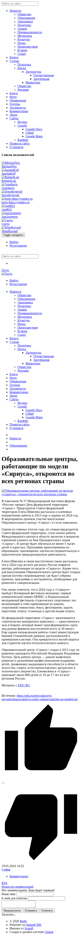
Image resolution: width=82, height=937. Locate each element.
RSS (4, 883)
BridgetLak (9, 180)
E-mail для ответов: (14, 898)
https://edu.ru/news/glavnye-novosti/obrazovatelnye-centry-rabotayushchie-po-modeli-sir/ (40, 697)
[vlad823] (8, 206)
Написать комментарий (17, 886)
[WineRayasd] (11, 227)
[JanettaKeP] (10, 170)
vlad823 (7, 209)
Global (49, 932)
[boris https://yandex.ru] (17, 198)
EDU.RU (24, 685)
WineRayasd (10, 231)
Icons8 (29, 928)
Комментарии (19, 876)
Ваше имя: (9, 894)
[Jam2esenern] (11, 213)
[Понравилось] (41, 779)
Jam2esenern (10, 216)
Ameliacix (8, 188)
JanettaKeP (9, 173)
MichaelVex (9, 166)
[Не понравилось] (41, 862)
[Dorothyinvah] (12, 191)
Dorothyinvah (10, 195)
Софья (6, 869)
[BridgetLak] (10, 177)
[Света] (7, 220)
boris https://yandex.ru (15, 202)
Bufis (23, 921)
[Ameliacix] (10, 184)
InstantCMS (33, 924)
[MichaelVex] (11, 163)
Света (6, 224)
